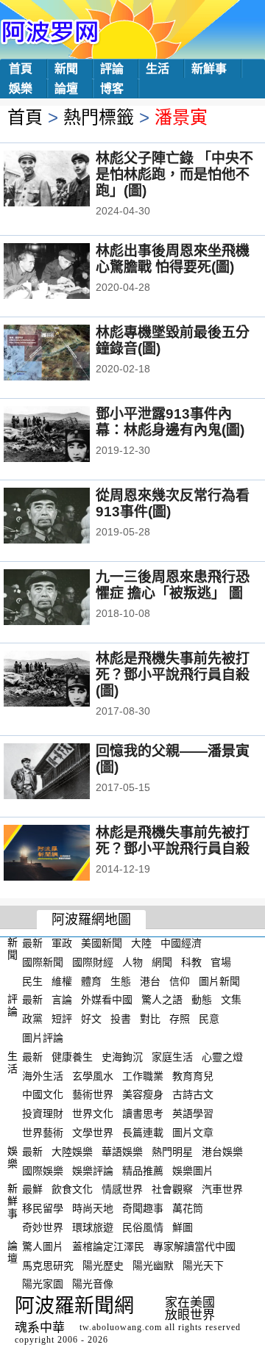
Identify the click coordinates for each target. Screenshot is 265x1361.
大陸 (141, 943)
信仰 (179, 980)
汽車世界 (222, 1189)
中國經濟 (181, 943)
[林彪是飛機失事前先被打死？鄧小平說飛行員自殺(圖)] (67, 680)
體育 (91, 980)
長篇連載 (142, 1132)
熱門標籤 (98, 117)
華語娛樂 (122, 1152)
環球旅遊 (92, 1227)
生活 (157, 68)
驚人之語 (162, 1000)
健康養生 (72, 1057)
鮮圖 (182, 1227)
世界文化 (92, 1113)
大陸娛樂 (72, 1152)
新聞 (66, 68)
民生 (32, 980)
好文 (91, 1019)
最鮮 (32, 1189)
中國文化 (42, 1094)
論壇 (66, 88)
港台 (150, 980)
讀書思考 (142, 1113)
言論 (62, 1000)
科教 (191, 962)
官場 (221, 962)
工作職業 (142, 1075)
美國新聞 (101, 943)
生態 (120, 980)
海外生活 (42, 1075)
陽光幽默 (153, 1265)
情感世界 (122, 1189)
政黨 (32, 1019)
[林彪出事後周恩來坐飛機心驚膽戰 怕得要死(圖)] (67, 272)
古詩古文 (192, 1094)
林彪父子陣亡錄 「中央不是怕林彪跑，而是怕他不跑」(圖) (174, 174)
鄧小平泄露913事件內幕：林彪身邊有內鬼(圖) (170, 422)
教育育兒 (192, 1075)
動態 (201, 1000)
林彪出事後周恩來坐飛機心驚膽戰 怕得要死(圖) (173, 259)
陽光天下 (203, 1265)
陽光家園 (42, 1284)
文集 (231, 1000)
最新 (32, 943)
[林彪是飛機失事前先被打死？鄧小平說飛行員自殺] (67, 854)
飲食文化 (72, 1189)
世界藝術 (42, 1132)
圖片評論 (42, 1038)
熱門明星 (172, 1152)
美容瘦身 (142, 1094)
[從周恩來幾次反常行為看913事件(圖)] (67, 517)
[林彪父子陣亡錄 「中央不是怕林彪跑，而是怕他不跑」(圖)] (67, 180)
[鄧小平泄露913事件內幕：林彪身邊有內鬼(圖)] (67, 435)
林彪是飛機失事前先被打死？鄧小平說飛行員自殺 (173, 840)
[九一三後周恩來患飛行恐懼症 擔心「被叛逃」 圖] (67, 598)
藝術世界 (92, 1094)
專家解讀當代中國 (194, 1246)
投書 (120, 1019)
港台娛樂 (222, 1152)
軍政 (62, 943)
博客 (112, 88)
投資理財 (42, 1113)
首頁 (20, 68)
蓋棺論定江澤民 (108, 1246)
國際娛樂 (42, 1170)
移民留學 (42, 1208)
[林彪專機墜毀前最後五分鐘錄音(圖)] (67, 354)
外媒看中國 (106, 1000)
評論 (112, 68)
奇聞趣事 (142, 1208)
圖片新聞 (219, 980)
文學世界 (92, 1132)
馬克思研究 (48, 1265)
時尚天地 (92, 1208)
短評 (62, 1019)
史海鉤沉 (122, 1057)
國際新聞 (42, 962)
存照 (179, 1019)
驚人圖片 (42, 1246)
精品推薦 (142, 1170)
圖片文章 (192, 1132)
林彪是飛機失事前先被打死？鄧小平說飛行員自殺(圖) (173, 674)
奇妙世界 (42, 1227)
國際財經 (92, 962)
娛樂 (20, 88)
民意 (209, 1019)
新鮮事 (209, 68)
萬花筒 (187, 1208)
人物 (132, 962)
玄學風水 (92, 1075)
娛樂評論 (92, 1170)
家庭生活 (172, 1057)
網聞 (162, 962)
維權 (62, 980)
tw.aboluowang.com (121, 1327)
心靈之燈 (222, 1057)
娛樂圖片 (192, 1170)
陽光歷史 (103, 1265)
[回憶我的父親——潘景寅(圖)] (67, 772)
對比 (150, 1019)
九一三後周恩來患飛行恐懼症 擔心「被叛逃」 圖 (173, 585)
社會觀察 (172, 1189)
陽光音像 (92, 1284)
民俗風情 (142, 1227)
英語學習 (192, 1113)
